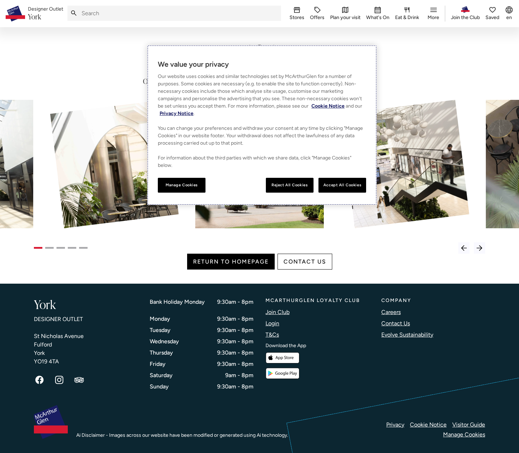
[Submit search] (73, 13)
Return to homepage (231, 261)
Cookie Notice (428, 424)
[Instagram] (59, 380)
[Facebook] (39, 380)
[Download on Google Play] (282, 373)
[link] (45, 14)
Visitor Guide (468, 424)
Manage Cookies (464, 434)
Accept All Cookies (342, 184)
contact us (305, 261)
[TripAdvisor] (79, 380)
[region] (262, 125)
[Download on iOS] (282, 358)
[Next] (479, 248)
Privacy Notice (176, 113)
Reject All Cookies (290, 184)
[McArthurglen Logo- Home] (15, 14)
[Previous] (464, 248)
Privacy (395, 424)
